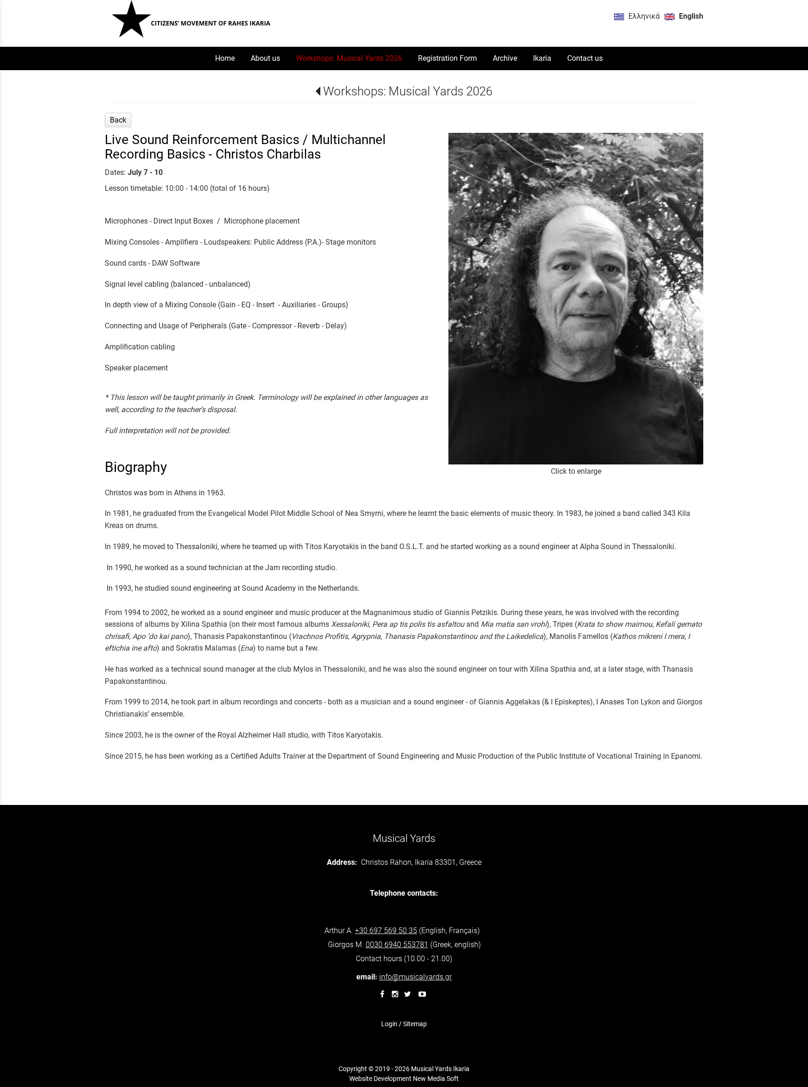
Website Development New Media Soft (404, 1078)
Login (389, 1024)
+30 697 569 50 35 (386, 930)
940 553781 (397, 944)
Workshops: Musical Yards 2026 (407, 91)
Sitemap (415, 1024)
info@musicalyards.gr (415, 976)
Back (118, 120)
